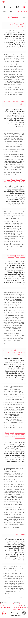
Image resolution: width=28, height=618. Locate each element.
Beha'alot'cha (13, 17)
